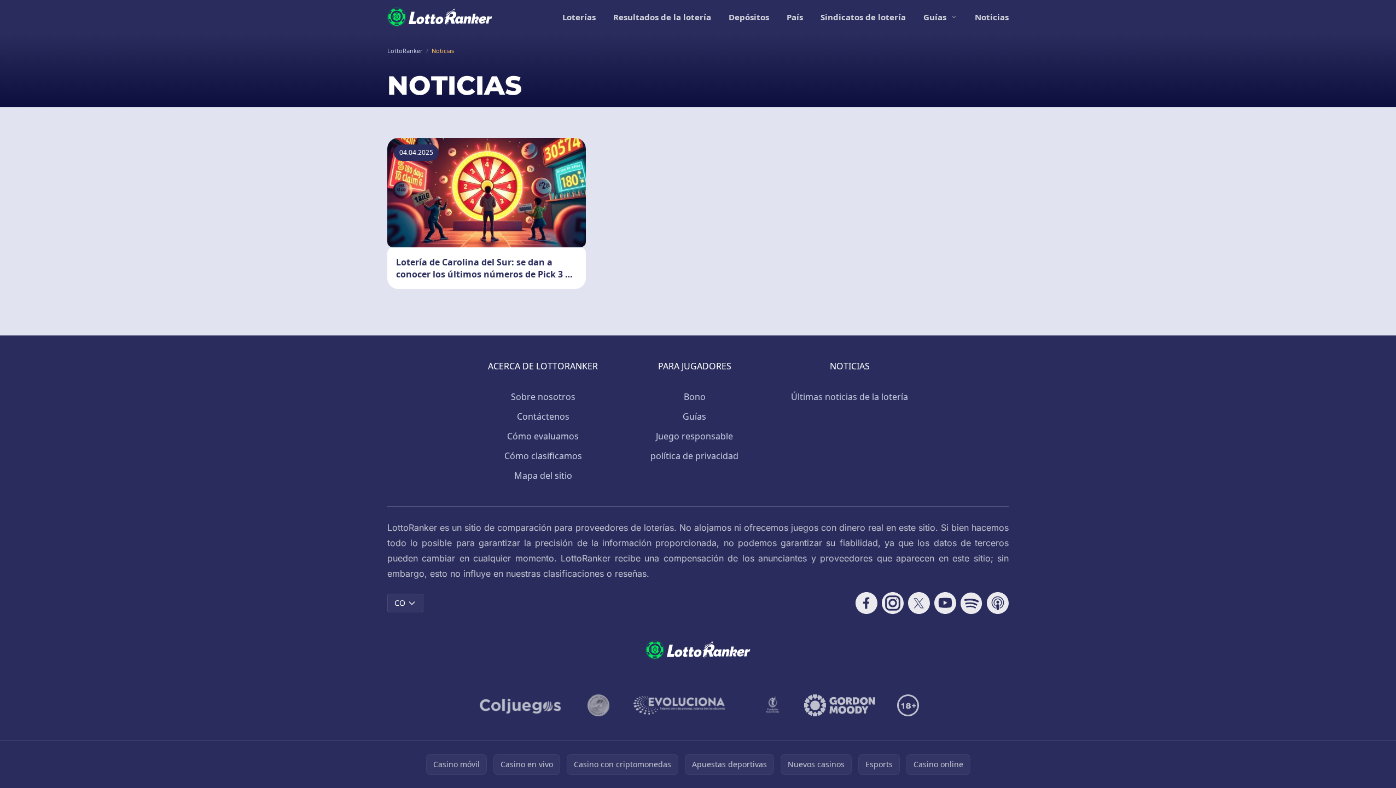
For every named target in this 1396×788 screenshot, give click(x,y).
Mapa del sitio (543, 476)
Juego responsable (694, 436)
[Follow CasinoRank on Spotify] (971, 603)
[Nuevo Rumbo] (772, 705)
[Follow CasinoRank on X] (919, 603)
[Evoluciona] (686, 705)
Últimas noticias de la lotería (849, 397)
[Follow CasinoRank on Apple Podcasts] (998, 603)
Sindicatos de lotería (863, 16)
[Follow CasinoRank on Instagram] (893, 603)
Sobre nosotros (543, 397)
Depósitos (749, 16)
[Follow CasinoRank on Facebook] (866, 603)
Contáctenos (543, 416)
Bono (695, 397)
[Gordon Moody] (839, 705)
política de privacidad (694, 456)
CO (399, 603)
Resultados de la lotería (662, 16)
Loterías (579, 16)
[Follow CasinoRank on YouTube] (945, 603)
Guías (934, 16)
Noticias (992, 16)
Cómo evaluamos (543, 436)
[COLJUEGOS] (521, 705)
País (795, 16)
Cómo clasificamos (543, 456)
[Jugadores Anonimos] (598, 705)
